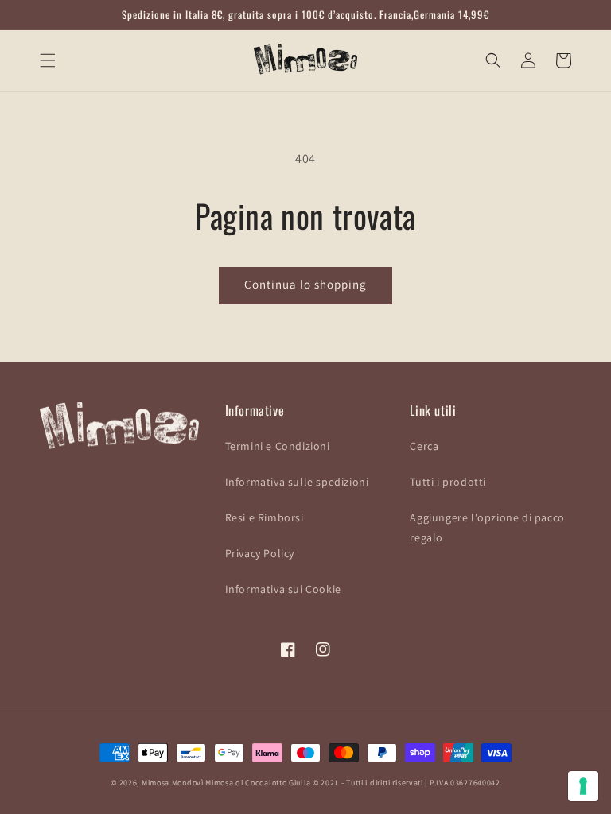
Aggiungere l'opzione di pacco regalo (487, 527)
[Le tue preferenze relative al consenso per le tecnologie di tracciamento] (583, 786)
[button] (47, 60)
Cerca (424, 446)
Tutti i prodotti (448, 482)
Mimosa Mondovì (173, 782)
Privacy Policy (259, 553)
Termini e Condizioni (277, 446)
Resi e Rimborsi (264, 517)
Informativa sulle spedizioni (297, 482)
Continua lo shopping (305, 284)
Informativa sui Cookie (283, 589)
